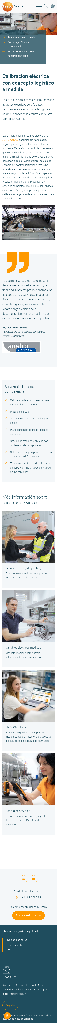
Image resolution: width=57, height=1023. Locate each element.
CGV (7, 950)
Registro (10, 1005)
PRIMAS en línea (16, 727)
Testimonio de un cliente (21, 37)
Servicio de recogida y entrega (24, 568)
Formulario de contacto (28, 915)
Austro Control (10, 139)
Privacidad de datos (16, 939)
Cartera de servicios (18, 810)
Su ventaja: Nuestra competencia (19, 44)
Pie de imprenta (13, 945)
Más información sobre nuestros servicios (21, 53)
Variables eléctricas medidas (23, 647)
